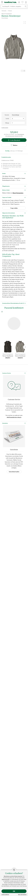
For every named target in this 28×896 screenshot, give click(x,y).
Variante (7, 115)
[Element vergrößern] (24, 71)
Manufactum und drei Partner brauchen (13, 876)
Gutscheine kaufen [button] (14, 471)
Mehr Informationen (22, 894)
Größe (7, 118)
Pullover (10, 10)
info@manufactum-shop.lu (14, 417)
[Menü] (2, 2)
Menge (7, 123)
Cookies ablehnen (5, 894)
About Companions (18, 193)
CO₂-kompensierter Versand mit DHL (14, 136)
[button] (25, 22)
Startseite (4, 10)
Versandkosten (20, 134)
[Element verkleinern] (22, 71)
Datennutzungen (6, 879)
